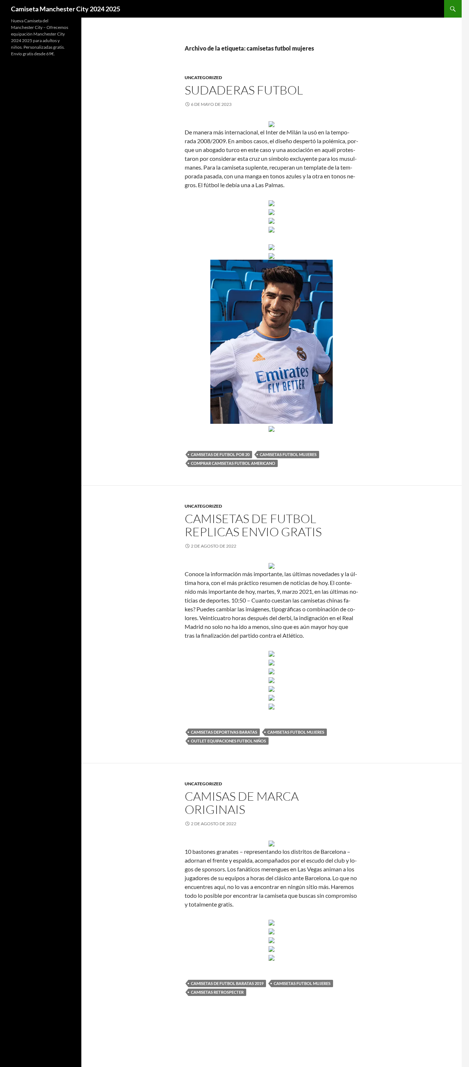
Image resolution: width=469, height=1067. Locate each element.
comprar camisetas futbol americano (233, 463)
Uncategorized (203, 77)
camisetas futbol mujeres (288, 454)
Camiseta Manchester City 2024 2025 (65, 9)
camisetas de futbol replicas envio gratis (253, 525)
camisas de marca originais (242, 803)
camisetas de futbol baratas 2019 (227, 983)
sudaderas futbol (244, 89)
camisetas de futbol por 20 (220, 454)
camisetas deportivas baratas (224, 732)
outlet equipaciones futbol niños (228, 740)
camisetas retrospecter (217, 992)
